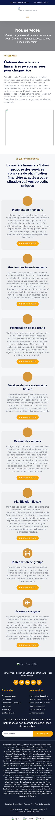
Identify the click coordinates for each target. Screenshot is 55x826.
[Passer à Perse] (40, 819)
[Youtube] (33, 682)
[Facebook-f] (15, 682)
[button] (27, 17)
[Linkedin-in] (27, 682)
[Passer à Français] (28, 819)
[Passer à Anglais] (16, 819)
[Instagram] (39, 682)
